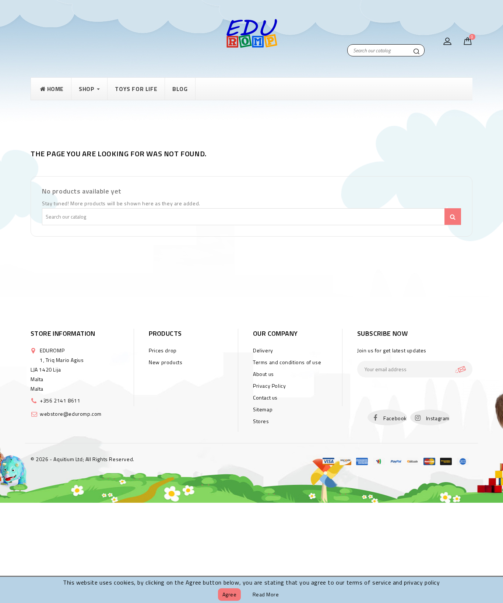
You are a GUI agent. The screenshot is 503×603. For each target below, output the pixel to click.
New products (165, 362)
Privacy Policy (269, 386)
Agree (229, 594)
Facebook (395, 418)
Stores (261, 421)
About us (263, 374)
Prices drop (163, 350)
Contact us (265, 397)
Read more (266, 594)
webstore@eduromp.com (71, 414)
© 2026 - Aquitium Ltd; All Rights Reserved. (82, 459)
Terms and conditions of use (287, 362)
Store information (63, 333)
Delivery (263, 350)
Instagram (438, 418)
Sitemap (262, 409)
